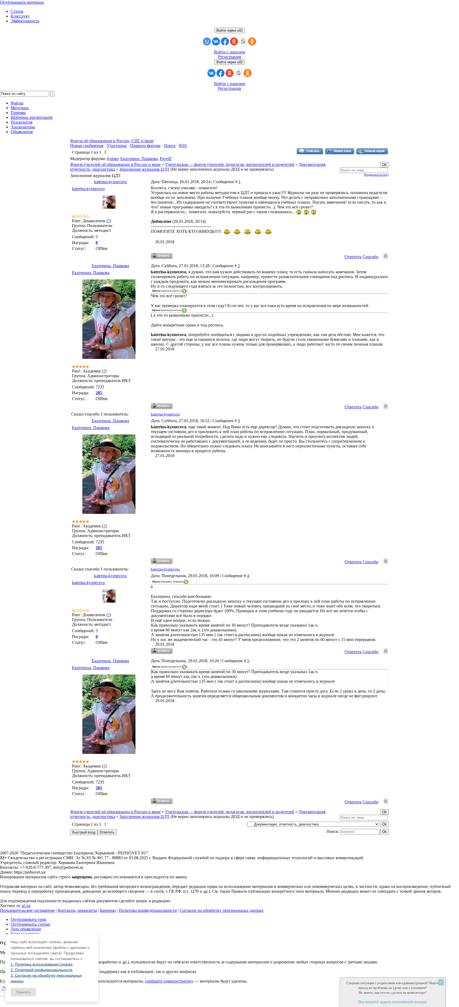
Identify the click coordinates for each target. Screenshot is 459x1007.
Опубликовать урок (28, 919)
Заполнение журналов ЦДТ (144, 169)
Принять (23, 992)
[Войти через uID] (207, 41)
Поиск (170, 145)
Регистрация (229, 56)
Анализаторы (23, 127)
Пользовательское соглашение (27, 910)
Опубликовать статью (30, 924)
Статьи (17, 11)
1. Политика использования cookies (42, 964)
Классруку (20, 16)
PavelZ (166, 158)
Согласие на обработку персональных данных (222, 910)
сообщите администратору (169, 981)
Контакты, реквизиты (77, 910)
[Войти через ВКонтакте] (216, 41)
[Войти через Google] (243, 41)
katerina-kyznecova (110, 181)
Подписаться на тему (376, 174)
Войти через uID (229, 30)
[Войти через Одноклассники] (252, 41)
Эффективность (25, 21)
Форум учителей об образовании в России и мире (115, 164)
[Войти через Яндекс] (234, 41)
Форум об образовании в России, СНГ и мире (112, 141)
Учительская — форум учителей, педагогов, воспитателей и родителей (229, 164)
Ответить (353, 256)
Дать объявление (26, 929)
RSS (183, 145)
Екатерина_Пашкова (139, 158)
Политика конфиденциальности (148, 910)
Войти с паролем (229, 52)
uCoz (26, 905)
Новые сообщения (86, 145)
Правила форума (145, 145)
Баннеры (108, 910)
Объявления (22, 131)
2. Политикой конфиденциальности (41, 970)
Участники (117, 145)
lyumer (112, 158)
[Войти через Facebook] (225, 41)
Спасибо (370, 256)
